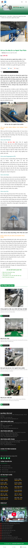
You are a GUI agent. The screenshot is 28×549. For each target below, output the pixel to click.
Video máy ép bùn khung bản (7, 525)
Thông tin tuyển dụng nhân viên (8, 471)
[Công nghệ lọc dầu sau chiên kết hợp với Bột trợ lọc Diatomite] (14, 298)
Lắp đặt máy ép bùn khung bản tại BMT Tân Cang (12, 538)
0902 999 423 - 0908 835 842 (12, 435)
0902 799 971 (18, 484)
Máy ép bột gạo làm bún (6, 532)
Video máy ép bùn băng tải (7, 527)
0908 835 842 (18, 491)
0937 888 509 (4, 488)
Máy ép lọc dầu (4, 338)
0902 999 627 (4, 484)
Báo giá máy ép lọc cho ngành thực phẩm (12, 368)
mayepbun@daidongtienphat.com (11, 418)
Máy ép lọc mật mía (6, 397)
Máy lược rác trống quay (7, 535)
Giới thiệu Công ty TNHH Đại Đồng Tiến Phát (11, 523)
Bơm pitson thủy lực (6, 533)
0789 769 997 (4, 480)
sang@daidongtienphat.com (10, 444)
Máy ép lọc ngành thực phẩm (19, 16)
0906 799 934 (18, 499)
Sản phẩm (9, 16)
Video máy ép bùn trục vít (7, 528)
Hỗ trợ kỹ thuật (5, 469)
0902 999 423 (4, 499)
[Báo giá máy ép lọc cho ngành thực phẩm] (14, 357)
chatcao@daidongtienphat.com (10, 436)
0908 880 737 (18, 480)
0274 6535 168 (9, 417)
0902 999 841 (4, 495)
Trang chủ (3, 16)
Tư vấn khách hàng (6, 465)
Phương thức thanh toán (7, 467)
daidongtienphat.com (18, 543)
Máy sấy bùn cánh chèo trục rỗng (8, 530)
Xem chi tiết (5, 315)
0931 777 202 (18, 495)
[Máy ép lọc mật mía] (14, 386)
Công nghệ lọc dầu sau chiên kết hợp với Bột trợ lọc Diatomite (13, 309)
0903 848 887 (4, 491)
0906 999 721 (9, 443)
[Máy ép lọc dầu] (14, 327)
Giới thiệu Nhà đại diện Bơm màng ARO (10, 537)
